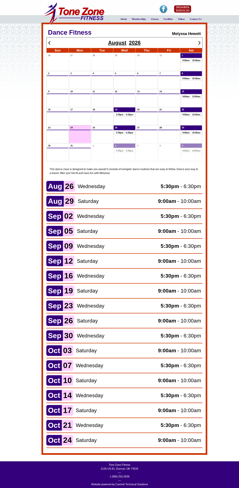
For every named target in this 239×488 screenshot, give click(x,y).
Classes (153, 20)
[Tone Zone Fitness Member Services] (182, 9)
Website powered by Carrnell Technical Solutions (119, 484)
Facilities (167, 20)
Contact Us (196, 19)
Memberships (137, 20)
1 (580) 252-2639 (119, 476)
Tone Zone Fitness (73, 14)
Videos (180, 20)
